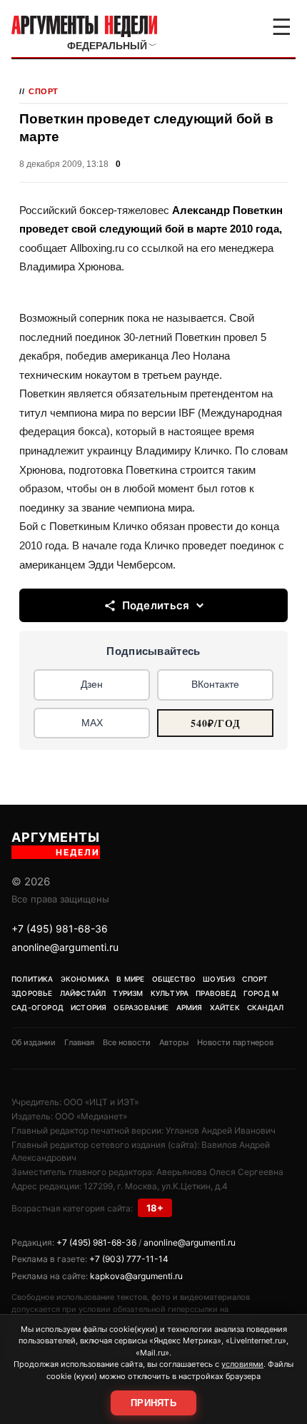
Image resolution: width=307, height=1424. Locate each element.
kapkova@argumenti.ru (136, 1276)
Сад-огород (37, 1007)
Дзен (92, 684)
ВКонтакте (215, 684)
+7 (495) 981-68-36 (59, 928)
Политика (32, 979)
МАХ (92, 722)
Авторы (173, 1042)
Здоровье (32, 993)
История (88, 1007)
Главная (79, 1042)
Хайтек (225, 1007)
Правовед (216, 993)
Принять (153, 1403)
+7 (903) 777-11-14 (128, 1258)
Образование (141, 1007)
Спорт (44, 91)
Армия (189, 1007)
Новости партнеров (235, 1042)
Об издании (33, 1042)
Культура (170, 993)
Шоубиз (219, 979)
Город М (260, 993)
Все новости (127, 1042)
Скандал (265, 1007)
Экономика (85, 979)
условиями (242, 1364)
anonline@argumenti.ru (65, 947)
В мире (130, 979)
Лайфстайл (83, 993)
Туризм (128, 993)
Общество (174, 979)
